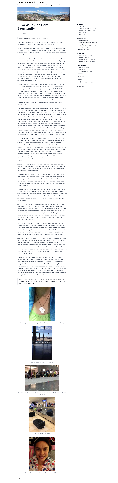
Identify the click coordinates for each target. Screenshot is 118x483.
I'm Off (79, 26)
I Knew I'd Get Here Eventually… (85, 28)
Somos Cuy (80, 34)
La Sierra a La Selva (82, 67)
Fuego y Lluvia (81, 47)
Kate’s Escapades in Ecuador (30, 2)
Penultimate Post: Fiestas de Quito (86, 82)
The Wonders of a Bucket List (84, 61)
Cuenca (79, 79)
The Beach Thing (82, 57)
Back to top (20, 479)
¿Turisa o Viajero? (82, 40)
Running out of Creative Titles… (85, 45)
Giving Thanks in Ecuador (84, 81)
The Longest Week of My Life (84, 30)
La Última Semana (82, 89)
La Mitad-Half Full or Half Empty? (85, 59)
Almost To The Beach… (83, 55)
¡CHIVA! (79, 69)
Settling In (80, 32)
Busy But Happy (81, 49)
